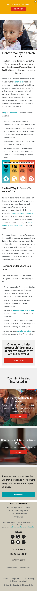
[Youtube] (18, 542)
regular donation (10, 112)
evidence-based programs (22, 213)
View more (18, 416)
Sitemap (31, 579)
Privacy (5, 579)
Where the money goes (18, 503)
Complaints (15, 579)
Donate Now (18, 9)
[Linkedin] (24, 537)
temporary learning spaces (23, 310)
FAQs (24, 579)
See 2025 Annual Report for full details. (22, 527)
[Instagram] (13, 542)
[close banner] (35, 2)
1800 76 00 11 (18, 553)
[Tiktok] (24, 542)
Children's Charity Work (18, 581)
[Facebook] (13, 537)
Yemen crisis (18, 82)
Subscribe (18, 494)
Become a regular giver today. (18, 4)
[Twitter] (18, 537)
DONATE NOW (18, 360)
